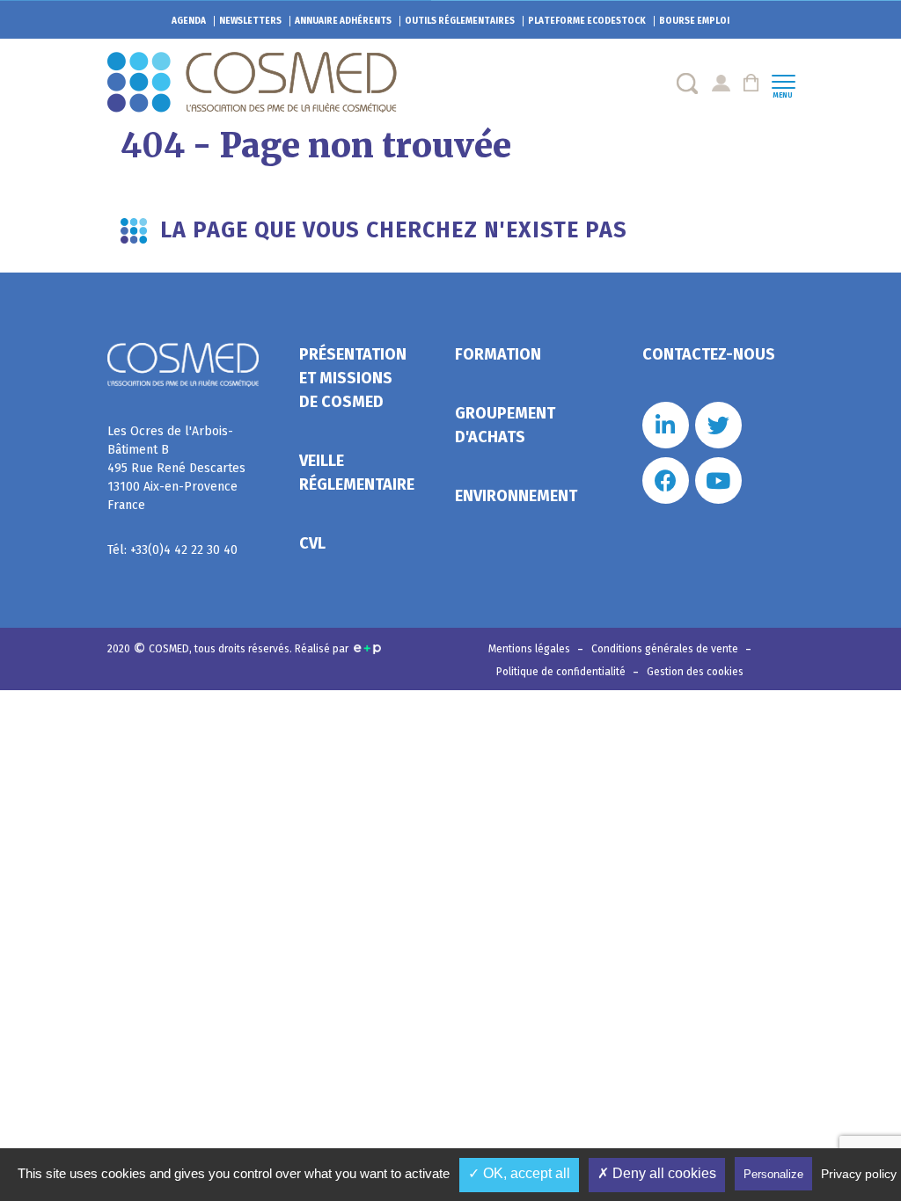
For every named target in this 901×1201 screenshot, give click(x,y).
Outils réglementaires (460, 21)
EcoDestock (587, 21)
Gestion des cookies (695, 672)
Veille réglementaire (356, 472)
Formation (498, 354)
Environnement (516, 496)
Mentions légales (530, 649)
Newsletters (250, 21)
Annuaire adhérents (343, 21)
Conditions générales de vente (666, 649)
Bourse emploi (694, 21)
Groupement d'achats (505, 425)
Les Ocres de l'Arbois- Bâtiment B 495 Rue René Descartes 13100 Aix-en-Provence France (176, 468)
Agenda (189, 21)
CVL (312, 543)
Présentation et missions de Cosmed (353, 378)
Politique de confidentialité (562, 672)
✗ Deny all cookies (656, 1173)
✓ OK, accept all (519, 1173)
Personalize (773, 1174)
